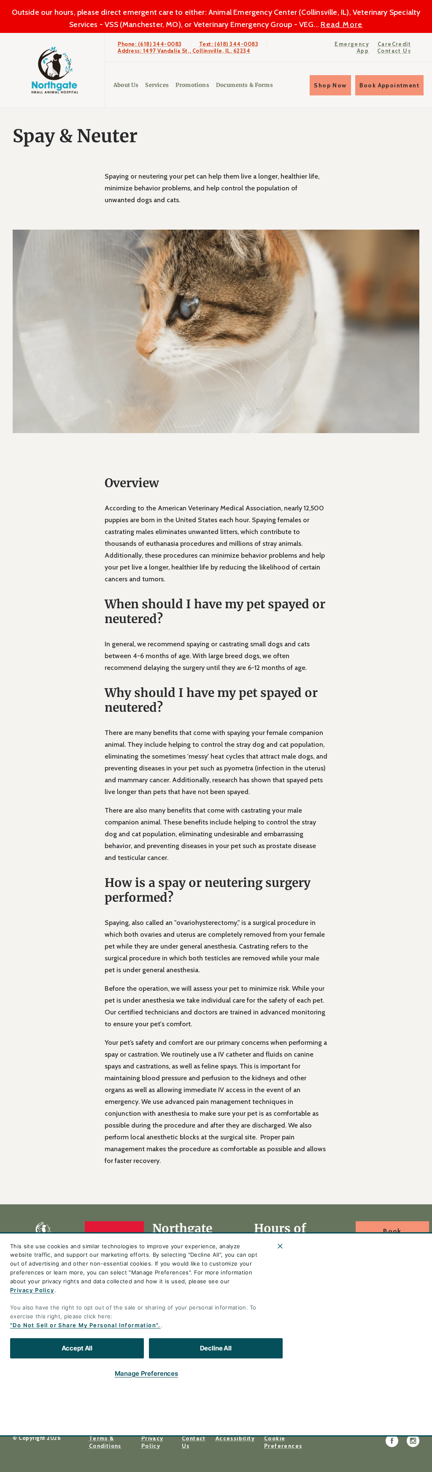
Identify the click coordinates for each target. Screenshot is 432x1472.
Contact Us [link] (394, 50)
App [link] (363, 50)
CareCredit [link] (394, 44)
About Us (125, 85)
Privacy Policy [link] (152, 1442)
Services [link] (156, 85)
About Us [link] (375, 1262)
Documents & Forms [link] (244, 85)
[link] (54, 70)
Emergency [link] (352, 44)
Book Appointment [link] (389, 85)
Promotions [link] (192, 85)
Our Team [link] (376, 1283)
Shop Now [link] (330, 85)
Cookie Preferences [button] (283, 1442)
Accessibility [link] (235, 1438)
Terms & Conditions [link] (105, 1442)
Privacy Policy (32, 1290)
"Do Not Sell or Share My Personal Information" (84, 1325)
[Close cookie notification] (280, 1246)
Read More (342, 24)
